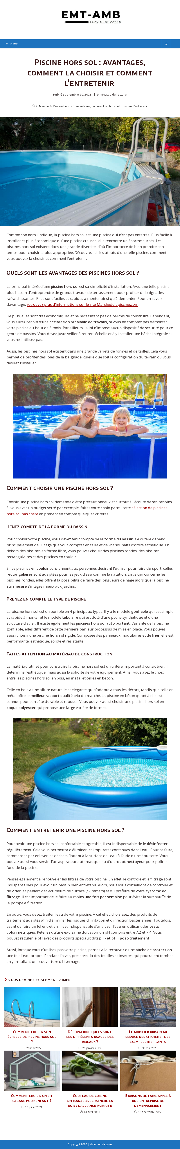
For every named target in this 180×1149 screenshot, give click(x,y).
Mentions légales (101, 1144)
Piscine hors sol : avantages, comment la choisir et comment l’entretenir (100, 106)
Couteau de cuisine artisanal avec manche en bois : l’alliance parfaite (90, 1100)
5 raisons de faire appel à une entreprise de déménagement (148, 1100)
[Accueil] (33, 106)
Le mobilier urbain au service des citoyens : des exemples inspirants (148, 1037)
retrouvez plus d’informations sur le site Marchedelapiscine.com (82, 304)
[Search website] (166, 44)
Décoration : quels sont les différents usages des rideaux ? (90, 1037)
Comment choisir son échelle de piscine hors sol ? (31, 1037)
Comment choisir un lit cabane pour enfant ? (32, 1098)
